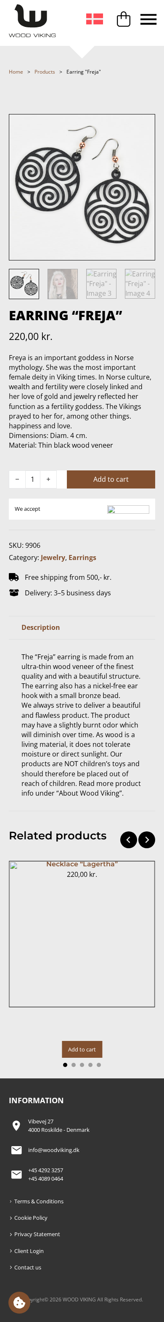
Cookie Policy (31, 1217)
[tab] (65, 1065)
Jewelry (53, 557)
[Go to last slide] (128, 839)
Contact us (27, 1267)
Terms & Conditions (38, 1201)
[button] (19, 1303)
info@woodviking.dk (53, 1150)
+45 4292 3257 (45, 1170)
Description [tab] (40, 627)
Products (44, 72)
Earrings (82, 557)
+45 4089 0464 (45, 1178)
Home (16, 72)
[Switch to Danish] (94, 19)
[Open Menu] (148, 19)
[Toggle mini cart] (123, 19)
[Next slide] (146, 839)
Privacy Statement (37, 1234)
